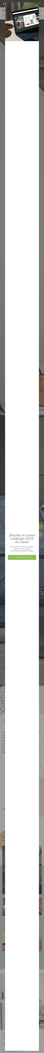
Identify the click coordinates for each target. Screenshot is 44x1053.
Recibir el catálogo (22, 557)
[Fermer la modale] (36, 5)
